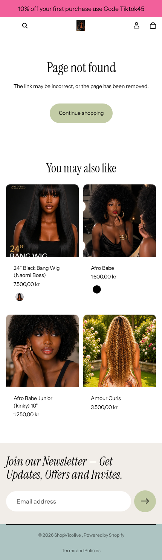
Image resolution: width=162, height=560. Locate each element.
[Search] (25, 25)
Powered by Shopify (104, 535)
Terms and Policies (81, 550)
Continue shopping (81, 113)
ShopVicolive (68, 535)
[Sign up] (145, 501)
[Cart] (153, 25)
